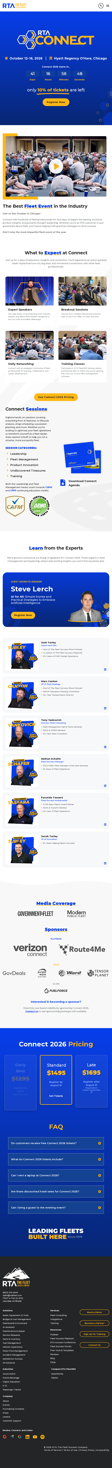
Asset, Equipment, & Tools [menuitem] (16, 1315)
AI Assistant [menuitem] (9, 1327)
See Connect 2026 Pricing (56, 397)
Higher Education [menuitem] (11, 1382)
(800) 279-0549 (10, 1292)
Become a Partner (94, 1323)
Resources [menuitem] (55, 1330)
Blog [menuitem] (52, 1358)
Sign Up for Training (94, 1334)
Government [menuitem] (9, 1374)
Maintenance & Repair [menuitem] (14, 1331)
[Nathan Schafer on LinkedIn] (105, 786)
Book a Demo (94, 1312)
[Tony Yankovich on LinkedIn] (105, 747)
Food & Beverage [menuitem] (11, 1378)
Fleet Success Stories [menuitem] (60, 1346)
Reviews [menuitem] (54, 1354)
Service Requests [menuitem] (11, 1335)
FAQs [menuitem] (53, 1362)
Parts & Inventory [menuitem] (11, 1339)
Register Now (56, 102)
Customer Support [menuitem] (12, 1421)
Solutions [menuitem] (8, 1310)
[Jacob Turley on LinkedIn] (105, 863)
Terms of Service (52, 1450)
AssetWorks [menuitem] (57, 1374)
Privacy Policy (86, 1450)
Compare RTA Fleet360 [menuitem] (63, 1369)
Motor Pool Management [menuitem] (15, 1351)
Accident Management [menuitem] (14, 1355)
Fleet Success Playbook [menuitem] (62, 1338)
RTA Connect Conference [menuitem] (63, 1342)
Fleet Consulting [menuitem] (58, 1315)
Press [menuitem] (5, 1413)
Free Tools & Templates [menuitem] (62, 1350)
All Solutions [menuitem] (9, 1363)
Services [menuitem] (54, 1310)
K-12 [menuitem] (5, 1386)
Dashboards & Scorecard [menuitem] (15, 1323)
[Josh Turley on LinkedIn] (105, 669)
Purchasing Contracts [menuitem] (13, 1409)
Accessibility (102, 1450)
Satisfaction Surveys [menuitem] (13, 1359)
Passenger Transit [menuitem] (12, 1390)
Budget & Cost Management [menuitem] (17, 1319)
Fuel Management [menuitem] (12, 1343)
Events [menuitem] (6, 1405)
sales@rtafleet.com (12, 1295)
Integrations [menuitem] (56, 1319)
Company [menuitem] (8, 1396)
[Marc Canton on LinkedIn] (105, 708)
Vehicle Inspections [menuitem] (12, 1347)
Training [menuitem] (54, 1323)
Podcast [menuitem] (54, 1335)
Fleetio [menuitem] (54, 1378)
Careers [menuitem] (6, 1417)
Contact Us (94, 1345)
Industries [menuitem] (8, 1369)
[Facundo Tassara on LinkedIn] (105, 824)
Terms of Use (70, 1450)
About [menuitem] (6, 1401)
